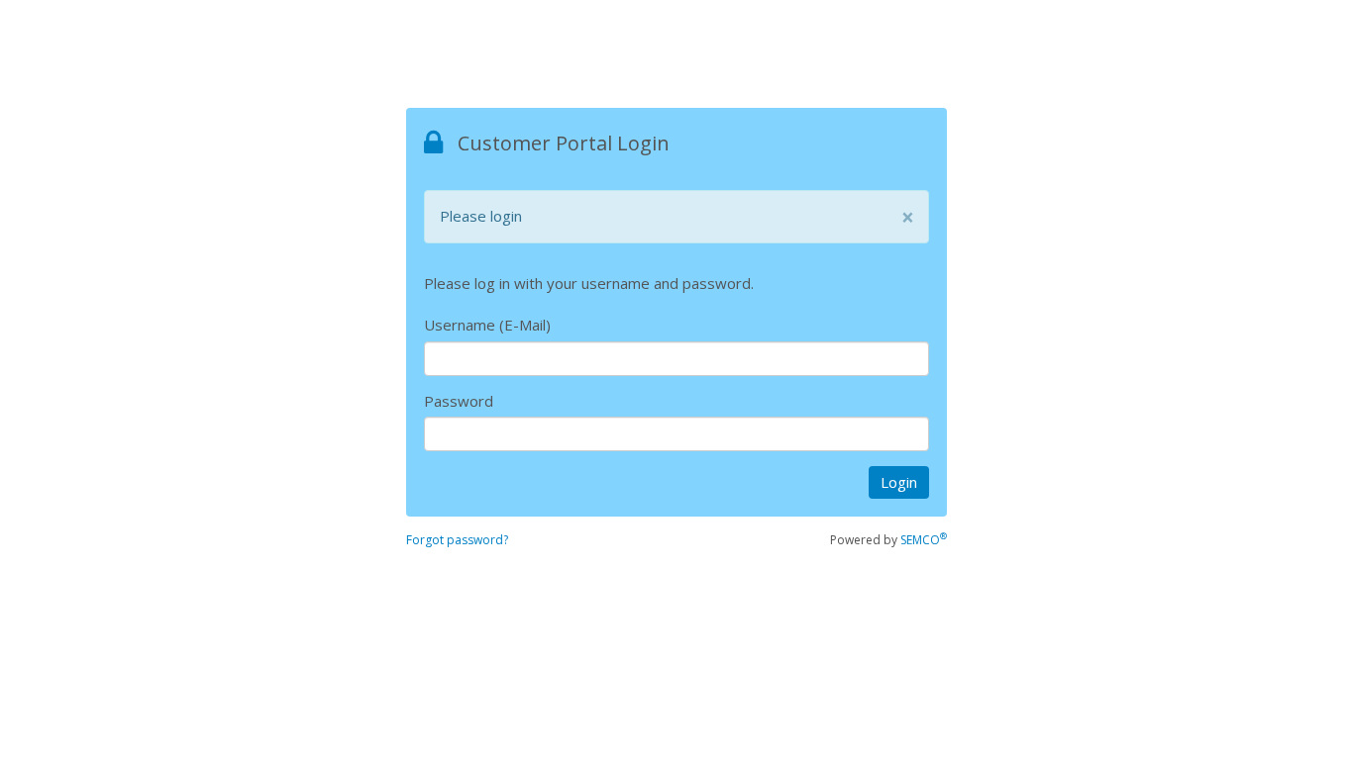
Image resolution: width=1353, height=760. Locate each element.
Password (458, 401)
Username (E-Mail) (487, 324)
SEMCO (923, 539)
